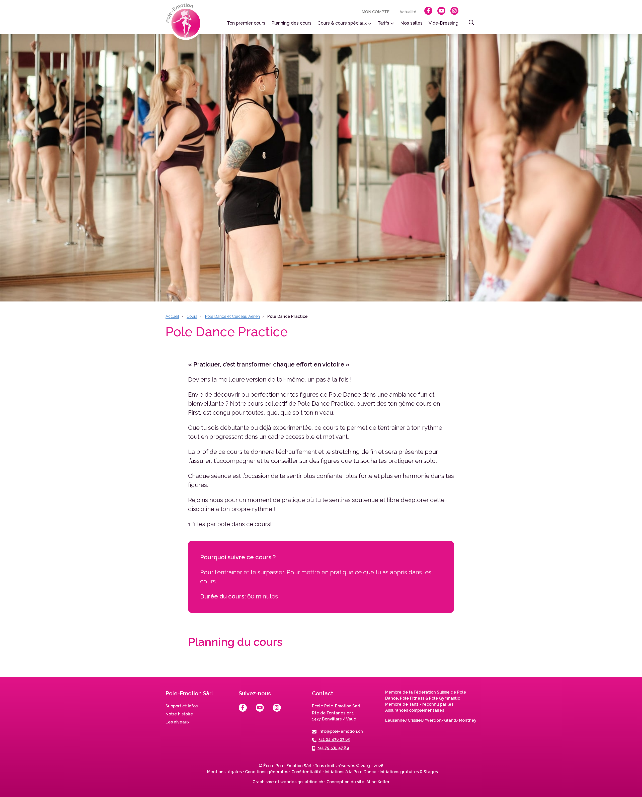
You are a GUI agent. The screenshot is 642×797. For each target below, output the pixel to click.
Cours (192, 316)
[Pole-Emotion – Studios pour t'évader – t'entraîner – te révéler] (185, 22)
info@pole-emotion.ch (340, 731)
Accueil (172, 316)
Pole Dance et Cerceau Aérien (232, 316)
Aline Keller (377, 781)
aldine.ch (314, 781)
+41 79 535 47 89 (333, 747)
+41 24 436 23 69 (334, 739)
